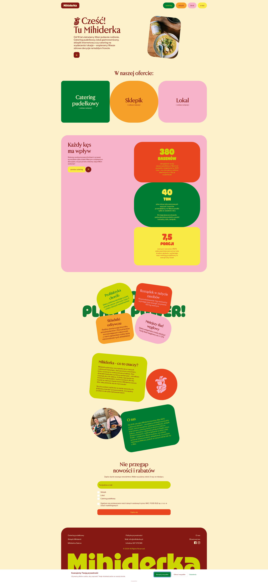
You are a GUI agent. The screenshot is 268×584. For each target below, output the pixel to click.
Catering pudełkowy (76, 535)
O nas (198, 535)
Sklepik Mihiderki (74, 539)
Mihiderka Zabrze (74, 543)
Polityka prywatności (134, 535)
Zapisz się (134, 512)
